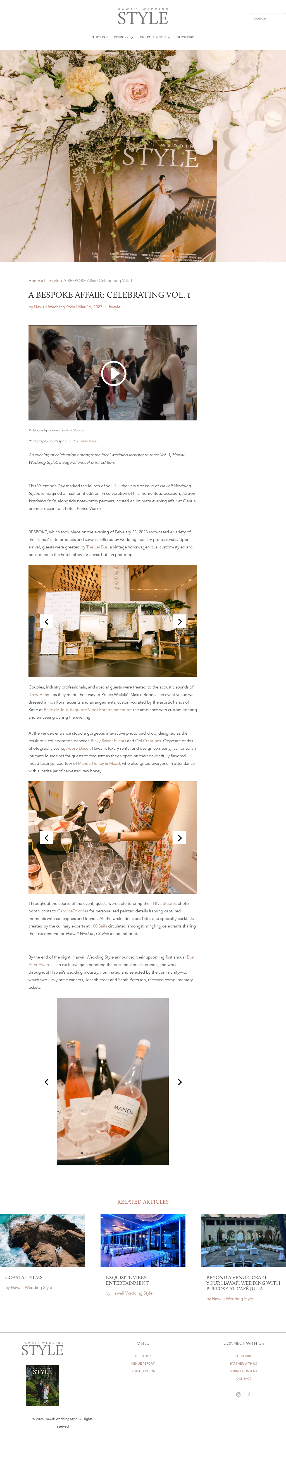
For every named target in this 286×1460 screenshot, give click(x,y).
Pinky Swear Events (108, 741)
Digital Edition (153, 37)
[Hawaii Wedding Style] (112, 892)
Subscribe (185, 37)
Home (34, 280)
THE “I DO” (143, 1356)
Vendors (121, 37)
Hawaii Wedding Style (54, 307)
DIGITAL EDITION (143, 1371)
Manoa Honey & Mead (98, 763)
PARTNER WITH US (243, 1364)
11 (129, 1153)
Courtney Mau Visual (81, 441)
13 (139, 1153)
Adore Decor (77, 748)
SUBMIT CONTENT (243, 1371)
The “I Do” (100, 37)
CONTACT (243, 1379)
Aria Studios (75, 430)
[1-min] (112, 676)
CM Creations (147, 741)
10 (125, 1153)
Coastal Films (23, 1278)
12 (134, 1153)
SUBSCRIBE (243, 1356)
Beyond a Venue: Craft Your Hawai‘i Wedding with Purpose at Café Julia (243, 1284)
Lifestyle (51, 280)
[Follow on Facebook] (249, 1394)
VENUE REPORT (142, 1364)
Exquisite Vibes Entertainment (127, 1281)
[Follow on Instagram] (238, 1394)
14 (144, 1153)
